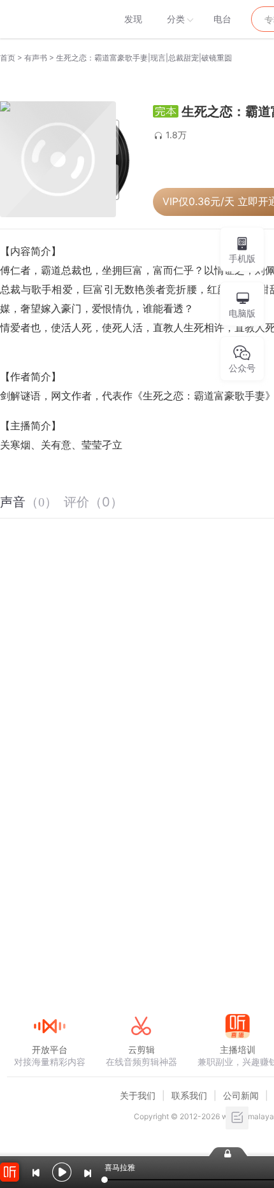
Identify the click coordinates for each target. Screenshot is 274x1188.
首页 (7, 57)
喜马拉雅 (49, 19)
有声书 (35, 57)
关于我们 (137, 1095)
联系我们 (189, 1095)
